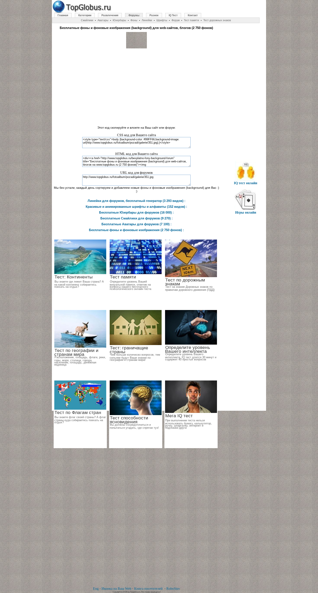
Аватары (103, 20)
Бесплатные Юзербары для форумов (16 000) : (136, 212)
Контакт (193, 15)
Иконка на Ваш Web (116, 588)
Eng (96, 588)
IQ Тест (173, 15)
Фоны (133, 20)
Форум (176, 20)
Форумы (133, 15)
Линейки (147, 20)
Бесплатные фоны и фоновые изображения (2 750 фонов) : (136, 230)
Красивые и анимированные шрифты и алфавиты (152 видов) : (136, 206)
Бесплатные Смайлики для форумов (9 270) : (136, 218)
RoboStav (173, 588)
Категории (84, 15)
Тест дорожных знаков (217, 20)
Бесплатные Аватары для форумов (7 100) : (136, 224)
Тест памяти (191, 20)
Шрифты (161, 20)
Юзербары (119, 20)
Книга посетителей (148, 588)
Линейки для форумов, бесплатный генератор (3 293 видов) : (136, 201)
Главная (63, 15)
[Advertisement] (136, 85)
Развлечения (109, 15)
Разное (154, 15)
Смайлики (87, 20)
